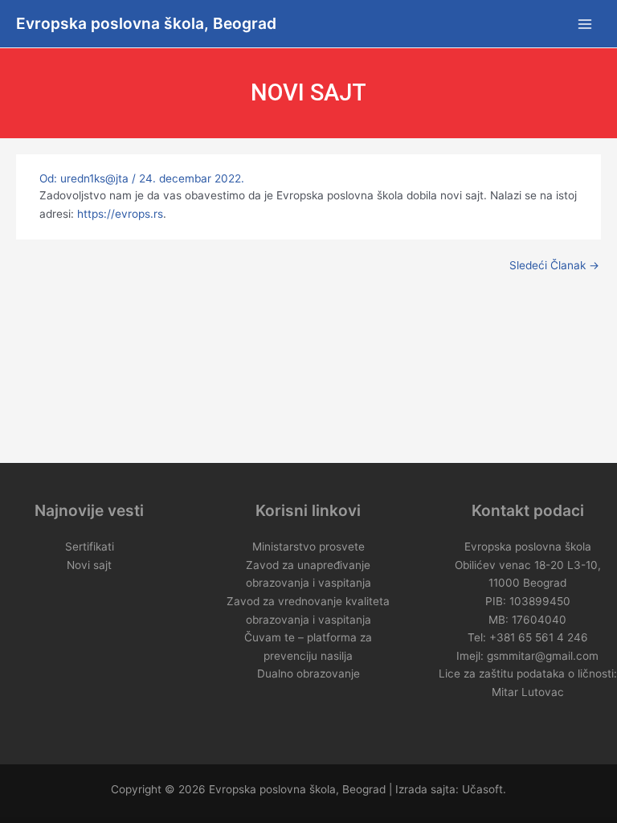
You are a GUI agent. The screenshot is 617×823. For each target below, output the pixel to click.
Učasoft (482, 789)
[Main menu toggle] (585, 23)
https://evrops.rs (120, 213)
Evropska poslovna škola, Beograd (146, 23)
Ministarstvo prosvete (308, 546)
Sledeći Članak (554, 266)
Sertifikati (89, 546)
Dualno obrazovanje (308, 673)
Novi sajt (89, 565)
